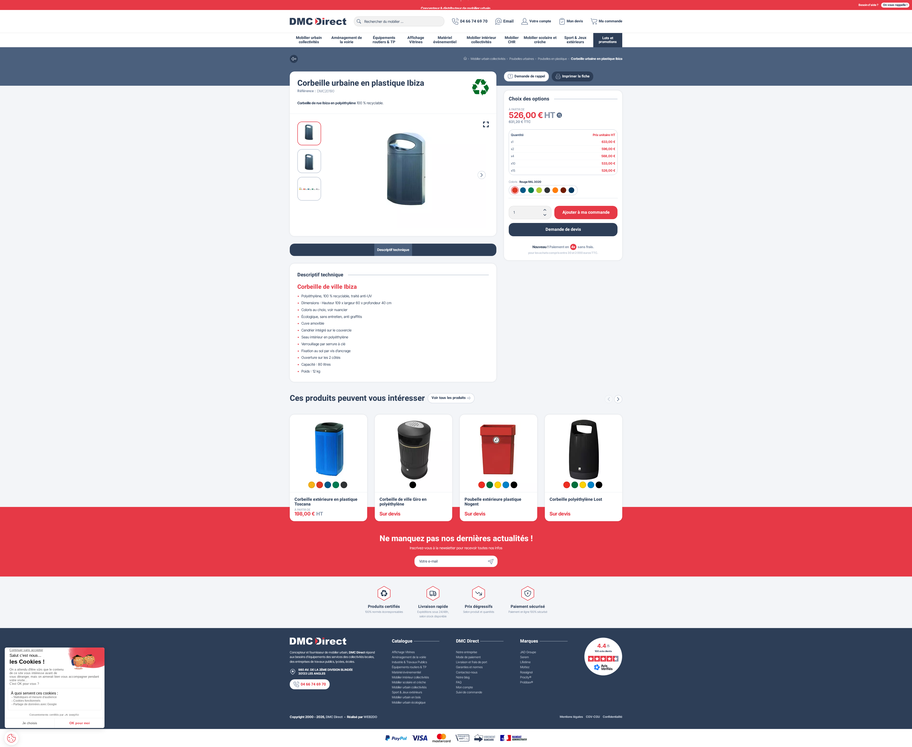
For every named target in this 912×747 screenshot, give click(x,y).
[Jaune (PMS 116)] (497, 485)
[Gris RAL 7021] (344, 485)
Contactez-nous (466, 672)
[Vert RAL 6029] (335, 485)
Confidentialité (612, 717)
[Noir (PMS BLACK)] (412, 485)
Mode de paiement (468, 657)
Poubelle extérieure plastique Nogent (493, 501)
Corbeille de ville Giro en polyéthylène (403, 501)
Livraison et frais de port (471, 662)
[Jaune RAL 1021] (311, 485)
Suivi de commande (469, 692)
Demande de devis (563, 229)
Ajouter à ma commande (586, 212)
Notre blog (463, 677)
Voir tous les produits (449, 397)
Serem (524, 657)
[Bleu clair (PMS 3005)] (506, 485)
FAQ (458, 682)
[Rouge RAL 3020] (319, 485)
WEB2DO (370, 717)
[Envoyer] (492, 561)
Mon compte (464, 687)
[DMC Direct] (318, 21)
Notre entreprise (466, 652)
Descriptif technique (393, 249)
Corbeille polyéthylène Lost (576, 499)
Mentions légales (571, 717)
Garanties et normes (469, 667)
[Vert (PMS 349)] (489, 485)
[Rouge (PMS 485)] (481, 485)
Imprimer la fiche (575, 76)
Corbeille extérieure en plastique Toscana (325, 501)
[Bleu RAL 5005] (327, 485)
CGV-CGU (593, 717)
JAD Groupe (528, 652)
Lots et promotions (608, 40)
